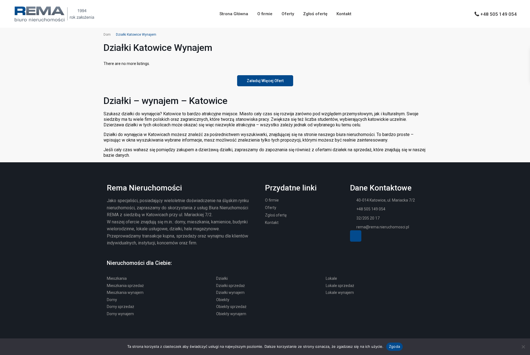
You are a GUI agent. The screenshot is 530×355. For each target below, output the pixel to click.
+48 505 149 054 (498, 14)
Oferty (288, 13)
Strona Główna (233, 13)
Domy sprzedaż (120, 306)
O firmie (264, 13)
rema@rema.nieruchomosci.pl (382, 227)
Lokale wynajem (340, 292)
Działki (222, 278)
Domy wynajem (120, 314)
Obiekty (222, 299)
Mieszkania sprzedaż (125, 285)
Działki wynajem (230, 292)
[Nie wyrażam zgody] (523, 346)
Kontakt (343, 13)
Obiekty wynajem (231, 314)
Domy (112, 299)
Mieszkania (117, 278)
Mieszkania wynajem (125, 292)
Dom (107, 34)
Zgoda (394, 346)
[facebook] (355, 236)
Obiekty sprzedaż (231, 306)
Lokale (331, 278)
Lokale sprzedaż (340, 285)
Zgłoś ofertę (315, 13)
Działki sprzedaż (230, 285)
